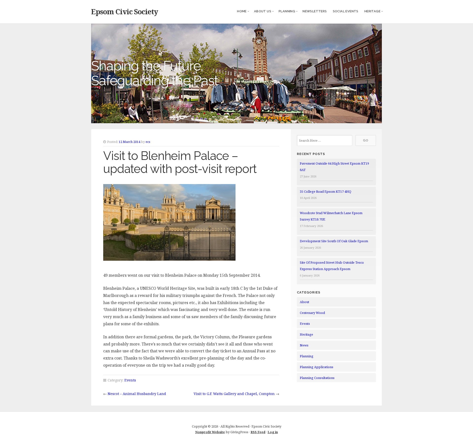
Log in (273, 432)
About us (262, 11)
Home (242, 11)
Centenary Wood (312, 312)
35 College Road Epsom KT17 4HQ (325, 191)
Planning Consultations (317, 378)
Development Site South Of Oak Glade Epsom (334, 241)
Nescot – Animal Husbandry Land (137, 393)
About (304, 302)
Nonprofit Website (210, 432)
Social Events (345, 11)
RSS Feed (258, 432)
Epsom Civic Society (124, 11)
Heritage (372, 11)
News (304, 345)
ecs (148, 141)
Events (130, 380)
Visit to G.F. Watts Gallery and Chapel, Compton (234, 393)
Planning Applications (316, 367)
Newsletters (315, 11)
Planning (287, 11)
